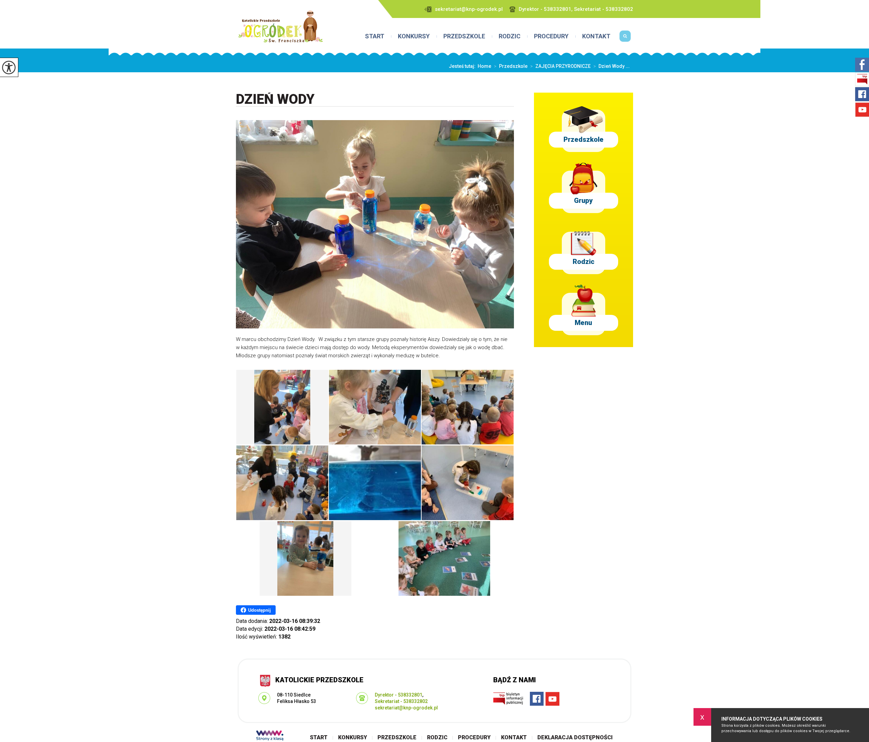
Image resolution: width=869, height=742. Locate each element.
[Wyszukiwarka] (625, 38)
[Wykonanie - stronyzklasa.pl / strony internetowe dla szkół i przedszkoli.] (269, 736)
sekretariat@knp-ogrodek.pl (469, 9)
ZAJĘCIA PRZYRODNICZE (560, 66)
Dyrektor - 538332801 (398, 695)
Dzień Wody (275, 100)
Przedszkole (464, 36)
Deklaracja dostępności (575, 737)
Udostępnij (259, 610)
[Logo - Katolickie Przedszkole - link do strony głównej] (281, 26)
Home (484, 66)
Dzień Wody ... (611, 66)
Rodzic (509, 36)
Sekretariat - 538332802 (401, 701)
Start (374, 36)
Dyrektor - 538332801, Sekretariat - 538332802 (576, 9)
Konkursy (414, 36)
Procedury (551, 36)
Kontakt (596, 36)
